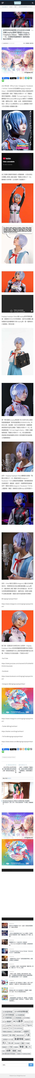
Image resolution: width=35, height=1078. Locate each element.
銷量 (19, 1051)
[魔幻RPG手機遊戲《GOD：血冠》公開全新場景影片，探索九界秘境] (5, 925)
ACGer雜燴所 (7, 1022)
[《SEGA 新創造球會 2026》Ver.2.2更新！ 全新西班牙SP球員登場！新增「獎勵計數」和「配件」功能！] (5, 933)
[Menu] (3, 3)
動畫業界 (27, 1039)
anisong (27, 1021)
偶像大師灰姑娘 (20, 1035)
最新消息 (31, 43)
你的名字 (5, 1035)
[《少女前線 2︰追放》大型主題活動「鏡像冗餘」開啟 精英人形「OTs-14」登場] (5, 966)
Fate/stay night (16, 1025)
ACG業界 (18, 1021)
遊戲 (14, 1050)
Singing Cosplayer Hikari (8, 757)
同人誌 (11, 1043)
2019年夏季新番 (20, 1015)
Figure (29, 1025)
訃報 (3, 1051)
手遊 (11, 1047)
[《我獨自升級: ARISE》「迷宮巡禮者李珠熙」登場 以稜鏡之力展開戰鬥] (5, 958)
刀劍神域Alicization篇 (7, 1039)
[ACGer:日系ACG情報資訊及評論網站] (17, 2)
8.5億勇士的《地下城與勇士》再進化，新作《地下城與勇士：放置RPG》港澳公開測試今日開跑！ (21, 983)
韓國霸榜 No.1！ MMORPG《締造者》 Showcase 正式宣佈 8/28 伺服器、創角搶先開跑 (21, 943)
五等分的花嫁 (17, 1031)
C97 (3, 1025)
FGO (23, 1025)
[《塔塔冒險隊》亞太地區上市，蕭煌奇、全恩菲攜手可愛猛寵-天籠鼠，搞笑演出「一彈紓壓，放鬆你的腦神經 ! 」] (5, 997)
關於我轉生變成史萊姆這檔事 (8, 1053)
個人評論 (12, 1035)
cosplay (8, 1025)
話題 (8, 1050)
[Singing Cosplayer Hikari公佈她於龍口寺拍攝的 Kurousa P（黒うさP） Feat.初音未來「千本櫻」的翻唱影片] (17, 790)
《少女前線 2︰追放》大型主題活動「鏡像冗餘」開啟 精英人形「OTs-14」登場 (21, 966)
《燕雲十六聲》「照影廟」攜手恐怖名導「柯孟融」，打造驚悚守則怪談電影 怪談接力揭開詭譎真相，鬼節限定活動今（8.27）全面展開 (20, 975)
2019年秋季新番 (17, 1018)
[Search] (32, 3)
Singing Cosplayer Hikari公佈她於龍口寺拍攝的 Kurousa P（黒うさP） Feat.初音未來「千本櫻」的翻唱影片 (18, 802)
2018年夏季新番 (7, 1012)
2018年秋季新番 (21, 1011)
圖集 (23, 1043)
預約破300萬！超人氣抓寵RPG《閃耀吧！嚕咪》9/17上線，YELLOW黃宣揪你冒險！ (20, 990)
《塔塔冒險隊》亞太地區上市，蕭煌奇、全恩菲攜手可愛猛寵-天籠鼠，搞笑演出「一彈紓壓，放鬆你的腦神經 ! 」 (21, 999)
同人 (24, 43)
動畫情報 (19, 1039)
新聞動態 (27, 43)
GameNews (5, 43)
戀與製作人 (5, 1047)
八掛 (27, 1035)
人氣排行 (25, 1031)
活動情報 (16, 1047)
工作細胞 (27, 1043)
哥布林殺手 (17, 1043)
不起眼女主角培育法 (7, 1031)
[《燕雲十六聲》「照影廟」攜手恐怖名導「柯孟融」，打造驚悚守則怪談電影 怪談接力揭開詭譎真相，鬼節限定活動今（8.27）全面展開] (5, 973)
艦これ (28, 1047)
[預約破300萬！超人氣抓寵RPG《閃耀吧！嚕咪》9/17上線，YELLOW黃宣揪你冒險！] (5, 990)
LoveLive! (5, 1028)
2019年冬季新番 (8, 1015)
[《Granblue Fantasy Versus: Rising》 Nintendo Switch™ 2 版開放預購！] (5, 951)
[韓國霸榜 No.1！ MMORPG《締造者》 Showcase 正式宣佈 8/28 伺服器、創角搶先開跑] (5, 942)
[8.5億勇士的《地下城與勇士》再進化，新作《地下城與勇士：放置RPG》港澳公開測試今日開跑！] (5, 982)
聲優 (22, 1046)
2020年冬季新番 (26, 1018)
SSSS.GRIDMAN (18, 1028)
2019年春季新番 (7, 1018)
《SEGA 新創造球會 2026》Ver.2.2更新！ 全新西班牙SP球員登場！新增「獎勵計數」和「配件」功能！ (21, 935)
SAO (11, 1028)
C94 (31, 1021)
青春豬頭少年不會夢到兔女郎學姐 (23, 1053)
